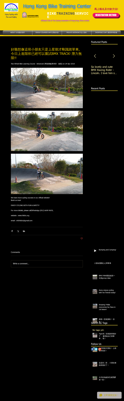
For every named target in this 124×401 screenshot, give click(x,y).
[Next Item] (114, 56)
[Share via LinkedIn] (24, 231)
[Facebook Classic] (92, 349)
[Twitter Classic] (96, 349)
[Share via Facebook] (12, 231)
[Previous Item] (95, 56)
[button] (17, 32)
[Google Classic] (99, 349)
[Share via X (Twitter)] (18, 231)
